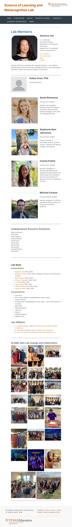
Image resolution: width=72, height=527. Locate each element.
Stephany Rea (19, 272)
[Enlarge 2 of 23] (42, 347)
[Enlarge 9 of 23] (59, 382)
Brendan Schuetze (21, 274)
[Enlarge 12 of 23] (59, 397)
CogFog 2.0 (57, 18)
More (31, 21)
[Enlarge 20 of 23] (42, 451)
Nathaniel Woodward (22, 286)
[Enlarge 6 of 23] (59, 370)
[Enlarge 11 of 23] (42, 397)
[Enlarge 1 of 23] (25, 347)
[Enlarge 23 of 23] (59, 474)
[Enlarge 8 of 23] (42, 382)
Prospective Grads (42, 18)
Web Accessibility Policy (52, 512)
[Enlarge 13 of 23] (25, 410)
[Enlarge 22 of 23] (33, 474)
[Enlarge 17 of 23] (42, 431)
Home (9, 18)
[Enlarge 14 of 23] (42, 410)
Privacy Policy (50, 510)
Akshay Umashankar (22, 280)
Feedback (40, 510)
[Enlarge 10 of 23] (25, 397)
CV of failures (44, 54)
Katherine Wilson (21, 288)
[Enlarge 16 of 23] (25, 431)
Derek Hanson (20, 278)
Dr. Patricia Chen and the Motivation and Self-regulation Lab (35, 332)
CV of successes (45, 56)
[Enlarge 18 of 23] (59, 431)
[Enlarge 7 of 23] (25, 382)
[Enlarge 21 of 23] (59, 451)
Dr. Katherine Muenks (22, 326)
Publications (19, 18)
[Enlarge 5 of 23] (42, 370)
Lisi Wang (18, 282)
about (42, 58)
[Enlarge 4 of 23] (25, 370)
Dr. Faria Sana (19, 330)
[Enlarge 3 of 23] (59, 347)
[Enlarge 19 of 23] (25, 451)
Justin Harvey (19, 284)
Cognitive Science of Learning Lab (41, 330)
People (29, 18)
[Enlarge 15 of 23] (59, 410)
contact (42, 60)
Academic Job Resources (17, 21)
